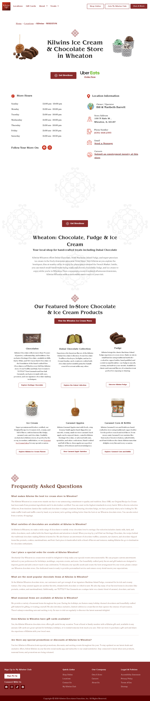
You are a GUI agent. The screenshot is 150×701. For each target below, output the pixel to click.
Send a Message (103, 144)
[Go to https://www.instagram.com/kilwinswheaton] (50, 147)
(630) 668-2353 (102, 133)
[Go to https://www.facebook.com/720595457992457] (44, 147)
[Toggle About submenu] (47, 6)
